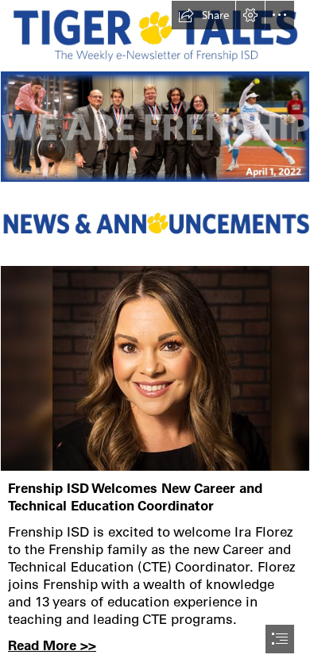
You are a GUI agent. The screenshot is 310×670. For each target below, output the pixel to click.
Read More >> (52, 645)
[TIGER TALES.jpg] (155, 33)
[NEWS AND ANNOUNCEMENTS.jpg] (155, 224)
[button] (203, 15)
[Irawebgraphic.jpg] (155, 368)
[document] (155, 335)
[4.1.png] (155, 127)
